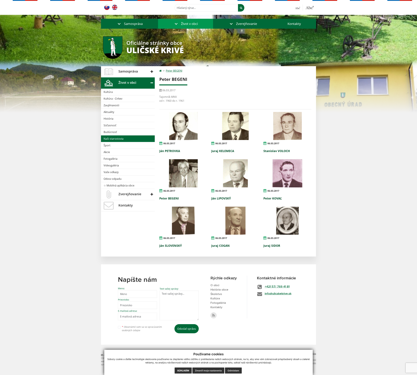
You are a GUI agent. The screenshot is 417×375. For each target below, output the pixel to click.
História (108, 118)
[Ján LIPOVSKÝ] (235, 173)
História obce (219, 289)
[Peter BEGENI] (183, 173)
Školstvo (216, 294)
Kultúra (108, 92)
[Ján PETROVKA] (183, 126)
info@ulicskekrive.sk (278, 293)
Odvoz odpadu (113, 179)
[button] (129, 24)
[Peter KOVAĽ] (287, 173)
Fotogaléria (110, 159)
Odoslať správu (186, 329)
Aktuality (109, 112)
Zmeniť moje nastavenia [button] (208, 370)
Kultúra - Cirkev (113, 98)
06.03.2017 (169, 143)
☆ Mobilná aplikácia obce (119, 185)
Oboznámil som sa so (142, 328)
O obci (214, 285)
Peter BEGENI (174, 71)
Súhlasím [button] (183, 370)
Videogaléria (111, 165)
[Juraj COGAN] (235, 221)
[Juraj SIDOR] (287, 221)
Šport (107, 145)
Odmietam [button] (233, 370)
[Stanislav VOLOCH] (287, 126)
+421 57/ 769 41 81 (277, 286)
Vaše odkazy (111, 172)
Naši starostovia (113, 138)
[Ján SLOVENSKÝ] (183, 221)
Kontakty (294, 24)
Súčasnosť (110, 125)
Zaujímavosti (111, 105)
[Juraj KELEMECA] (235, 126)
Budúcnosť (110, 132)
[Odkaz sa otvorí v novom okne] (213, 315)
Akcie (107, 152)
